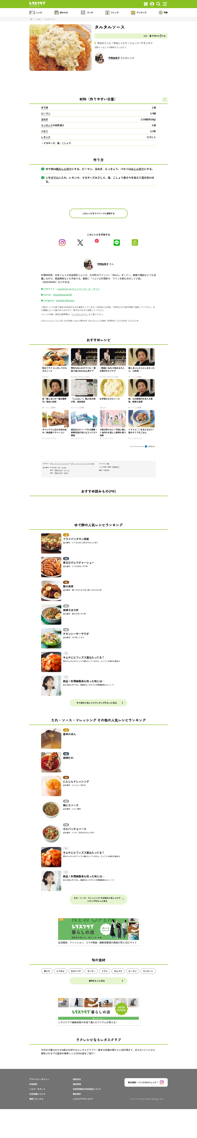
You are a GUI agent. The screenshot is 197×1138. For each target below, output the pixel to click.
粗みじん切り (64, 169)
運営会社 (77, 1079)
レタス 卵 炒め (122, 320)
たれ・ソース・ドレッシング (59, 463)
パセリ (44, 131)
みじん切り (137, 169)
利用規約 (33, 1084)
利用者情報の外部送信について (87, 1089)
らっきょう (47, 125)
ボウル (55, 177)
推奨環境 (77, 1084)
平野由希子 (114, 58)
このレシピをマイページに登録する (98, 213)
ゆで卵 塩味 (69, 320)
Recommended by (137, 446)
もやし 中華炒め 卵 (81, 320)
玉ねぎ (44, 119)
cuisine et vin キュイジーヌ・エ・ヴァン (78, 289)
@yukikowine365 (63, 294)
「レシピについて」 (80, 314)
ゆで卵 (44, 107)
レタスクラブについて (83, 1098)
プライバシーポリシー (39, 1079)
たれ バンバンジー (48, 320)
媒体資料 (77, 1093)
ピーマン (45, 113)
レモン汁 (45, 137)
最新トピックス (36, 1098)
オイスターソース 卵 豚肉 (97, 320)
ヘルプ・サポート (37, 1089)
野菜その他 (58, 470)
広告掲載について (37, 1093)
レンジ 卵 (60, 320)
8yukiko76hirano (65, 300)
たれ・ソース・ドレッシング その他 (82, 463)
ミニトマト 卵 (133, 320)
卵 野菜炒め (112, 320)
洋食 (107, 463)
